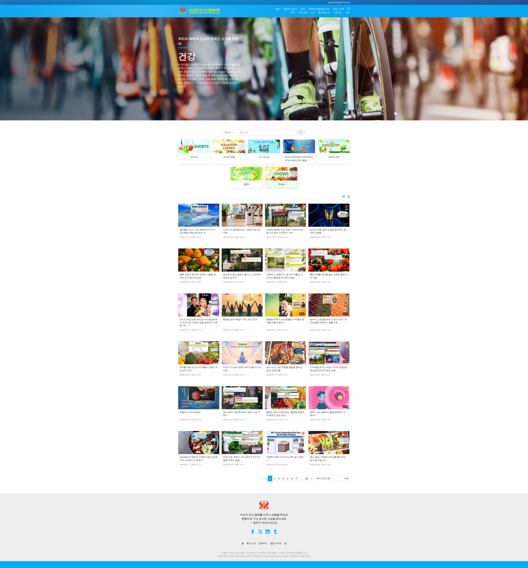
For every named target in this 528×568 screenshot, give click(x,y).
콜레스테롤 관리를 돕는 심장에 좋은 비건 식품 (329, 276)
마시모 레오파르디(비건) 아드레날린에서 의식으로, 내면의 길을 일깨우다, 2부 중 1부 (199, 322)
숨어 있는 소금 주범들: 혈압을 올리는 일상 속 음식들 (284, 369)
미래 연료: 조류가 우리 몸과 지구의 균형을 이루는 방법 (241, 458)
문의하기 (262, 543)
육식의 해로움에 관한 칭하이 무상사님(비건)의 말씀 (299, 158)
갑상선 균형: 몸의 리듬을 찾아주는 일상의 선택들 (328, 231)
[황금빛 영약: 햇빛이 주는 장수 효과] (242, 305)
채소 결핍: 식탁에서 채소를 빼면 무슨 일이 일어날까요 (328, 458)
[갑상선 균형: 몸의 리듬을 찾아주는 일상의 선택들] (329, 215)
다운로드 (337, 12)
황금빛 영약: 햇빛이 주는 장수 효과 (240, 319)
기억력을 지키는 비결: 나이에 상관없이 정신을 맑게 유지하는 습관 (329, 369)
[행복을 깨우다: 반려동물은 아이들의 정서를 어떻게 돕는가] (285, 305)
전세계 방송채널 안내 (319, 8)
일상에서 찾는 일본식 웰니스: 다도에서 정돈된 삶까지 (242, 276)
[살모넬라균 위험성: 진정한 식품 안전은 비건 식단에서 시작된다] (198, 442)
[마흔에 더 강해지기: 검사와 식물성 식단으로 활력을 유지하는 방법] (285, 260)
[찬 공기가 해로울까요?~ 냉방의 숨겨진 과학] (242, 215)
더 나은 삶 (264, 156)
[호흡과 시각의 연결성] (198, 397)
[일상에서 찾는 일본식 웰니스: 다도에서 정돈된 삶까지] (242, 260)
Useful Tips (334, 156)
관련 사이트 (338, 8)
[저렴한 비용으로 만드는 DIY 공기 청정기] (285, 442)
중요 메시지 (324, 12)
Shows (281, 184)
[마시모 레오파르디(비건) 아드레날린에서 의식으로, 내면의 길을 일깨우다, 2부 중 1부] (198, 305)
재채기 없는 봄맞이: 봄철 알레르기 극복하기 (328, 414)
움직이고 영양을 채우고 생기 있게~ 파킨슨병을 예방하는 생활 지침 (328, 321)
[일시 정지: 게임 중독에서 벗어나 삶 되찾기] (242, 397)
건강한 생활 (229, 156)
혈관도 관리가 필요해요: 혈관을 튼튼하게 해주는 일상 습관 (285, 414)
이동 (346, 478)
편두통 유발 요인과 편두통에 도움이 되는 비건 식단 (199, 369)
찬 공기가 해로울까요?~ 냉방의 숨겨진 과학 (241, 231)
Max (278, 8)
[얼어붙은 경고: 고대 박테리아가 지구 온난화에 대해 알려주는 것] (198, 215)
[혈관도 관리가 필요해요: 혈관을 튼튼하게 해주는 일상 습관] (285, 397)
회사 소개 (251, 543)
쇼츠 (312, 12)
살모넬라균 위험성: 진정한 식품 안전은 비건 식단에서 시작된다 (199, 458)
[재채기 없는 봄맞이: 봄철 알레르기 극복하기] (329, 397)
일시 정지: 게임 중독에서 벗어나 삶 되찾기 (241, 414)
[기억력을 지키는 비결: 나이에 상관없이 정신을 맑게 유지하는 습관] (329, 352)
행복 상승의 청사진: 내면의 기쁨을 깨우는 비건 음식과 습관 (198, 276)
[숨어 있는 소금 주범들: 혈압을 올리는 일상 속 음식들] (285, 352)
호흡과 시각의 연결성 (190, 412)
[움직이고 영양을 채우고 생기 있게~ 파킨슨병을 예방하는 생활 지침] (329, 305)
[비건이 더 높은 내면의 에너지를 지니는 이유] (242, 352)
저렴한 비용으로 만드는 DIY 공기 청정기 (284, 458)
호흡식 (246, 184)
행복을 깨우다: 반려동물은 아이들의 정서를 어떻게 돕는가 (285, 321)
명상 (303, 8)
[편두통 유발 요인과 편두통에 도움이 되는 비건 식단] (198, 352)
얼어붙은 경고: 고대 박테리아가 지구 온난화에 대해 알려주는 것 (197, 231)
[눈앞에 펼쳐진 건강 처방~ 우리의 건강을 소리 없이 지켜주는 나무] (285, 215)
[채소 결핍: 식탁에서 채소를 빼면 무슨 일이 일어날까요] (329, 442)
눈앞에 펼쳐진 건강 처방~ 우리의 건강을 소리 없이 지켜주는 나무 (284, 231)
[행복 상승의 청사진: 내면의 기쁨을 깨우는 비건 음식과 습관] (198, 260)
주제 (292, 12)
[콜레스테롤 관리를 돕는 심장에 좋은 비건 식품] (329, 260)
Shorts (194, 156)
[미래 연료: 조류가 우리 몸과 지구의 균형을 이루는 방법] (242, 442)
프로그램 (302, 12)
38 (306, 478)
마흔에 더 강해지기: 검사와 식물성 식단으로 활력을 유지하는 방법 (284, 276)
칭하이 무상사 (290, 8)
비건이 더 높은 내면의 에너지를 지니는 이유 (242, 369)
